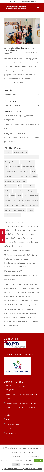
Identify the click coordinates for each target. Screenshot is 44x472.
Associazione (19, 52)
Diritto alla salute (22, 176)
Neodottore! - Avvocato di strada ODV (20, 275)
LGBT (25, 196)
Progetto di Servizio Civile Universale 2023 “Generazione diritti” (19, 49)
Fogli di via (8, 191)
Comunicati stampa (28, 167)
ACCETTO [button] (38, 460)
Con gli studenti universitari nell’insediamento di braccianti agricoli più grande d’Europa (21, 137)
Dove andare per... (10, 186)
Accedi (8, 419)
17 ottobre (8, 152)
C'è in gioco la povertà (11, 162)
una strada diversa (19, 210)
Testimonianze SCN (32, 205)
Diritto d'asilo (33, 176)
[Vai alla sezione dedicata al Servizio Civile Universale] (17, 374)
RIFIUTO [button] (15, 465)
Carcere (31, 162)
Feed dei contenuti (12, 424)
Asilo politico (21, 157)
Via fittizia (8, 215)
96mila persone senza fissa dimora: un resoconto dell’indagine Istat (21, 321)
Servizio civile (29, 52)
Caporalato (24, 162)
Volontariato (16, 215)
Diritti (33, 171)
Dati (28, 171)
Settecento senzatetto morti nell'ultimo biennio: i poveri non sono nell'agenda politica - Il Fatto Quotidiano (20, 313)
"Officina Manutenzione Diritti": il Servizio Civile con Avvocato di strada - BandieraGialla (21, 259)
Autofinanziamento (32, 157)
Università (30, 210)
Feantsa (25, 186)
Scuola (22, 205)
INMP (6, 196)
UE (6, 210)
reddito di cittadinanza (31, 200)
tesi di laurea (9, 279)
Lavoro (13, 196)
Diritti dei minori (10, 176)
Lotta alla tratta (33, 196)
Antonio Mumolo (10, 157)
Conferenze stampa (11, 171)
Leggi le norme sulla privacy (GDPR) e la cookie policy (22, 469)
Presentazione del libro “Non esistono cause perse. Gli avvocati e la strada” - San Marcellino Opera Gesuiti (21, 288)
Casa (6, 167)
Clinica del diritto (15, 167)
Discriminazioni (21, 181)
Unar (10, 210)
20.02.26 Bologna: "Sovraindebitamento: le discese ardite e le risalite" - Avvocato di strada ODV (21, 230)
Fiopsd (32, 186)
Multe (21, 200)
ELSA (19, 186)
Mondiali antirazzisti (11, 200)
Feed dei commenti (13, 429)
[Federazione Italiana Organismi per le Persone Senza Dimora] (15, 347)
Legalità (19, 196)
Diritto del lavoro (10, 181)
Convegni (22, 171)
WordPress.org (11, 433)
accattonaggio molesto (20, 152)
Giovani (16, 191)
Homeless (23, 191)
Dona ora (2, 234)
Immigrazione (32, 191)
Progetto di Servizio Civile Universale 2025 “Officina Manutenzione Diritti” (19, 267)
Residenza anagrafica (11, 205)
